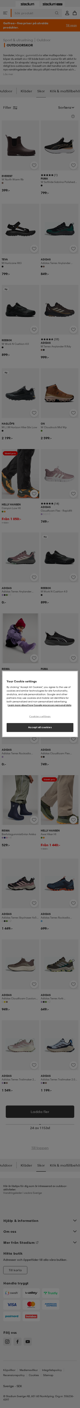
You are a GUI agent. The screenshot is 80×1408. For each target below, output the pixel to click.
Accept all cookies (40, 727)
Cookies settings (40, 716)
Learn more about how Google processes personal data (39, 705)
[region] (40, 704)
